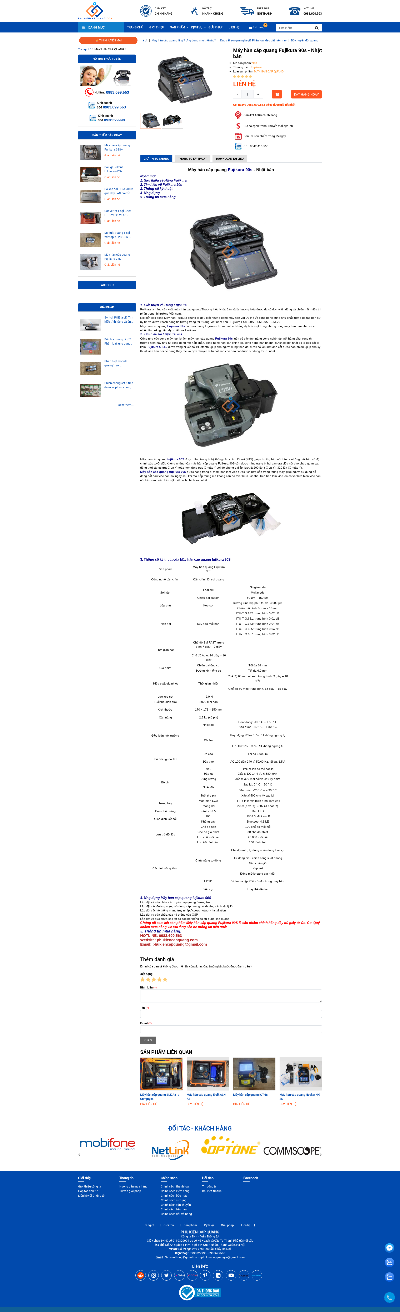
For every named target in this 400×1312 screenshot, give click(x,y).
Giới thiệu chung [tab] (156, 159)
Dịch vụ (196, 27)
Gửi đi (148, 1040)
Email (146, 1023)
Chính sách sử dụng (173, 1200)
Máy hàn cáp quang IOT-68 (250, 1095)
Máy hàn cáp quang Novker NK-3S (300, 1097)
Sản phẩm (177, 27)
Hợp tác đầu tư (87, 1191)
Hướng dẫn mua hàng (133, 1186)
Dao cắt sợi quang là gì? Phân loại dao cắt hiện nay (214, 40)
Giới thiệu (156, 27)
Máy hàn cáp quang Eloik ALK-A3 (206, 1097)
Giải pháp (215, 27)
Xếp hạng (146, 974)
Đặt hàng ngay (306, 94)
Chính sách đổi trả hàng (176, 1214)
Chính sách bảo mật (174, 1195)
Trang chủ (135, 27)
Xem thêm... (126, 405)
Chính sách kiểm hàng (175, 1191)
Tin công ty (209, 1186)
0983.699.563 (117, 92)
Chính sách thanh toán (175, 1186)
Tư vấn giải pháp (130, 1191)
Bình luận (148, 987)
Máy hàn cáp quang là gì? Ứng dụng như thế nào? (144, 40)
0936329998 (114, 119)
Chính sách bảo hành (174, 1209)
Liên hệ (234, 27)
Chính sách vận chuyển (176, 1205)
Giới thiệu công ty (89, 1186)
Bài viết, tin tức (211, 1191)
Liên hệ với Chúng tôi (91, 1195)
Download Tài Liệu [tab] (230, 159)
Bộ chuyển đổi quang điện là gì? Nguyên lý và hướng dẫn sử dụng (293, 40)
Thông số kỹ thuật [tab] (192, 159)
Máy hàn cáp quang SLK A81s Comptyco (159, 1097)
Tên (144, 1008)
